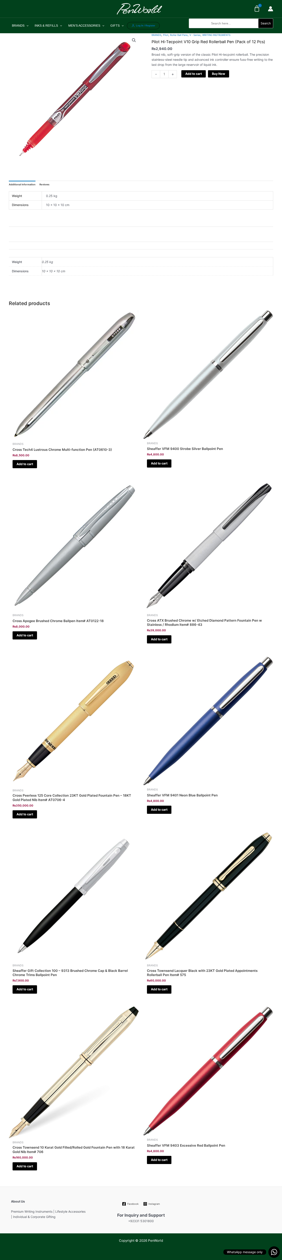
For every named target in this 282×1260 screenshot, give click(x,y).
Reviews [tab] (44, 184)
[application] (26, 25)
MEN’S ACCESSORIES (84, 25)
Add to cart (193, 74)
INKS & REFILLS (46, 25)
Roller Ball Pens (179, 35)
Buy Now (218, 74)
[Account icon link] (270, 8)
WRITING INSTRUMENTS (216, 35)
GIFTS (115, 25)
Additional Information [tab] (22, 184)
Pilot (165, 35)
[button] (231, 30)
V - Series (194, 35)
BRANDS (18, 25)
